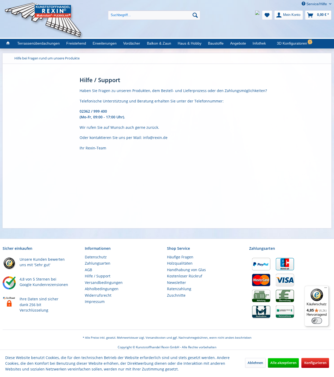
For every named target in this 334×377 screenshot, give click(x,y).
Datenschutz (96, 256)
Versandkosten (156, 337)
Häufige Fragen (180, 256)
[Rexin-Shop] (8, 43)
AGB (88, 269)
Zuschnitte (176, 295)
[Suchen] (195, 15)
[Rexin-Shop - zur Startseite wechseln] (44, 8)
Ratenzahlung (179, 288)
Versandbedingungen (104, 282)
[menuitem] (154, 11)
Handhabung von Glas (186, 269)
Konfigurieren (315, 363)
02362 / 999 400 (93, 111)
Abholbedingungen (101, 288)
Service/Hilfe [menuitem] (316, 4)
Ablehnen (255, 363)
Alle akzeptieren (283, 363)
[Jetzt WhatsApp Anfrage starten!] (257, 15)
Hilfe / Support (97, 275)
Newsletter (176, 282)
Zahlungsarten (97, 263)
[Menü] (326, 289)
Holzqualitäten (180, 263)
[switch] (317, 321)
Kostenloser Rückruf (184, 275)
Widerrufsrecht (98, 295)
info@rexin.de (155, 137)
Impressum (95, 301)
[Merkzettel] (267, 15)
